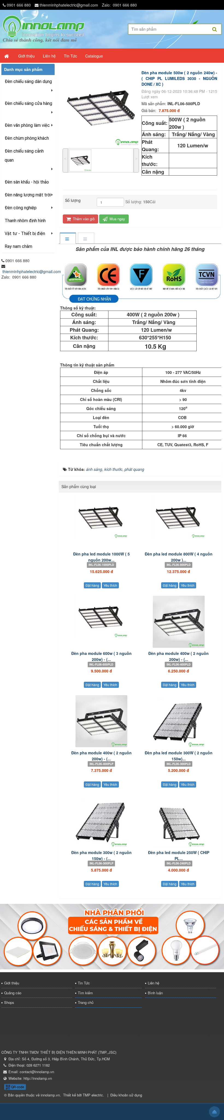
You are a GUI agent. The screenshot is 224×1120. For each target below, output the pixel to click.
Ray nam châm (18, 246)
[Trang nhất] (7, 56)
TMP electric (93, 1095)
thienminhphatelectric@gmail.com (69, 5)
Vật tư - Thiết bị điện (25, 233)
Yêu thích (110, 585)
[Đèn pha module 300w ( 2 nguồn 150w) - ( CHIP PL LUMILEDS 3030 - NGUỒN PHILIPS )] (101, 821)
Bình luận (155, 992)
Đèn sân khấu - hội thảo (27, 182)
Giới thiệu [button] (26, 56)
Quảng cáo (12, 992)
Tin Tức (84, 983)
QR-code (17, 1086)
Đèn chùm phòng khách (27, 138)
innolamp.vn (50, 1095)
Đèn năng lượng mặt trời (28, 194)
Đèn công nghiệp (21, 207)
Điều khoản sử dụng (126, 1095)
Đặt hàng (92, 585)
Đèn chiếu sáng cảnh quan (24, 155)
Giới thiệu (11, 983)
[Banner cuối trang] (112, 936)
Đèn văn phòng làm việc (27, 125)
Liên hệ (153, 983)
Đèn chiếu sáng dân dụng (28, 81)
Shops (9, 1002)
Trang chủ (85, 1002)
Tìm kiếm (85, 992)
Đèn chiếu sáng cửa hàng (28, 103)
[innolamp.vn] (44, 25)
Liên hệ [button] (49, 56)
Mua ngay (116, 218)
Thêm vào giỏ (83, 218)
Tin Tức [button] (70, 56)
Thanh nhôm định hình (25, 220)
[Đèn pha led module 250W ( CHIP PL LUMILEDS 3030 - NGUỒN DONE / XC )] (179, 821)
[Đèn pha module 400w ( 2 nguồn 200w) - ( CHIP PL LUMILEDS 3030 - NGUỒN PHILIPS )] (101, 721)
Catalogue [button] (94, 56)
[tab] (67, 238)
